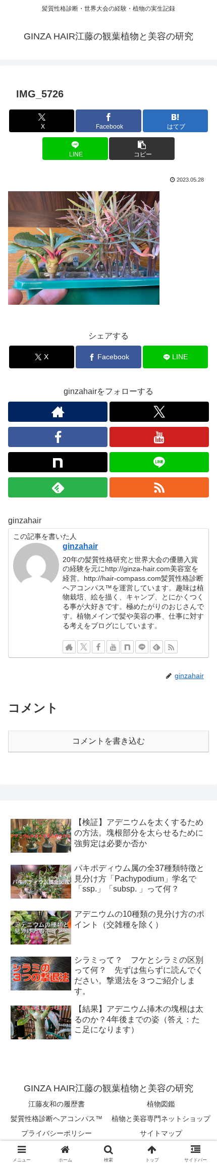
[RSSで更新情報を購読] (159, 487)
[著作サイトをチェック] (57, 412)
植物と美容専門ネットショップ (161, 1119)
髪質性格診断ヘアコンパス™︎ (56, 1119)
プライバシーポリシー (56, 1133)
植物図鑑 (161, 1104)
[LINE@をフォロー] (159, 462)
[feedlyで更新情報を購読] (57, 487)
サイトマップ (161, 1133)
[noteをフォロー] (57, 462)
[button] (141, 148)
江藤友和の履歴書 (56, 1104)
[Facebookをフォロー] (57, 437)
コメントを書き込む (108, 741)
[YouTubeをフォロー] (159, 437)
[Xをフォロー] (159, 412)
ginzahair (80, 546)
